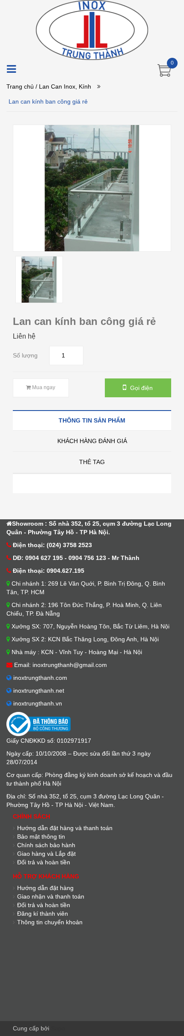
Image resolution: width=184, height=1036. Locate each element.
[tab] (92, 420)
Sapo (58, 1028)
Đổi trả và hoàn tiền (43, 905)
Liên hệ (24, 336)
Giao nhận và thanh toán (50, 896)
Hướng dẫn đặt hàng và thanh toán (65, 828)
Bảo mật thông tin (41, 836)
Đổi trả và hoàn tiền (43, 862)
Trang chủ (20, 86)
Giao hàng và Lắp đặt (46, 853)
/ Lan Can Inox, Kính (63, 86)
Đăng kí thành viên (42, 913)
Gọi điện (140, 387)
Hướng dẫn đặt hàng (45, 887)
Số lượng (25, 355)
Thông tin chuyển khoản (50, 922)
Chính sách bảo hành (46, 845)
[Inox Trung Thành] (92, 29)
